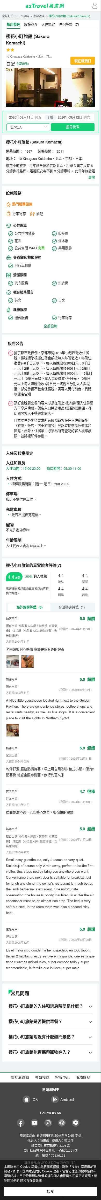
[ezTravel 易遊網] (50, 6)
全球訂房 (7, 16)
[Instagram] (48, 1123)
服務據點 (83, 1077)
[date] (29, 117)
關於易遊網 (20, 1077)
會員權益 (42, 1077)
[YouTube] (35, 1123)
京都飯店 (39, 16)
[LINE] (76, 1123)
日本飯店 (23, 16)
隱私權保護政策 (31, 1180)
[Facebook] (21, 1123)
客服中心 (62, 1077)
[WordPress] (62, 1123)
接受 (50, 1191)
